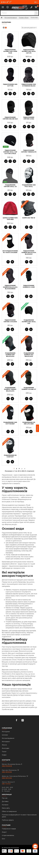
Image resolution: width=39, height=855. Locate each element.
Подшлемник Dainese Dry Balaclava (10, 354)
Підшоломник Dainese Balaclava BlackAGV (29, 252)
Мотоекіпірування (10, 17)
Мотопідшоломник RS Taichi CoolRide (10, 251)
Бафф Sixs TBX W (28, 218)
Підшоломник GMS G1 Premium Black (29, 85)
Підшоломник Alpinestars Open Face (10, 51)
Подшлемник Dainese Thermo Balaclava (10, 389)
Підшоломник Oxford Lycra (28, 118)
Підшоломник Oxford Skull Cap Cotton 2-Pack (10, 151)
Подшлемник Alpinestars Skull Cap (29, 321)
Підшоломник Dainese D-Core (29, 286)
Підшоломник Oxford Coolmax (10, 320)
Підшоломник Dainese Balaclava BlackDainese (10, 287)
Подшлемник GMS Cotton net (10, 423)
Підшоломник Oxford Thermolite (28, 151)
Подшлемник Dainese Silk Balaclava (29, 354)
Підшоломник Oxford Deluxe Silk (10, 118)
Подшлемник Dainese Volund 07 (29, 388)
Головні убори (23, 17)
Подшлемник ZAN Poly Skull (28, 185)
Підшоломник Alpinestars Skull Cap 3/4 (29, 51)
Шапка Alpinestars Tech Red (10, 218)
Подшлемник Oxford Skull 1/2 (10, 185)
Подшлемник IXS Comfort (10, 456)
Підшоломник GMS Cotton (10, 85)
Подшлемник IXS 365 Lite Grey (28, 423)
